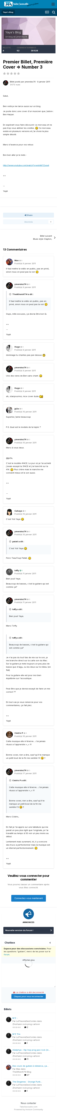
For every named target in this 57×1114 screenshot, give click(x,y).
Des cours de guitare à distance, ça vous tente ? (29, 1066)
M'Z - (15, 1018)
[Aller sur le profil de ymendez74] (5, 82)
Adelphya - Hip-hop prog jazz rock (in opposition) (30, 1050)
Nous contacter (28, 1103)
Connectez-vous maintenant (28, 898)
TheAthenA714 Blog (21, 1072)
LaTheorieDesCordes (26, 1021)
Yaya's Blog (13, 32)
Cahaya (18, 511)
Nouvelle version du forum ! (19, 930)
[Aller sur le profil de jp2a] (9, 410)
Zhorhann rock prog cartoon (26, 1024)
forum (6, 954)
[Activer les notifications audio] (50, 942)
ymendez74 (21, 36)
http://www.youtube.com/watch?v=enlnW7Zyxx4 (26, 165)
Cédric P (18, 733)
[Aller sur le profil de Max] (9, 262)
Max (16, 260)
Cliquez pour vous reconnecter (28, 996)
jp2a (16, 408)
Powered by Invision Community (28, 1109)
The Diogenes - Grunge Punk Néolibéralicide (26, 1081)
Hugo (17, 347)
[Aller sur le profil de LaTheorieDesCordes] (8, 1019)
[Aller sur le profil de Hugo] (9, 348)
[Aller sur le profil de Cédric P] (9, 734)
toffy (16, 570)
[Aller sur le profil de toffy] (9, 572)
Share (29, 215)
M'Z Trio (16, 1034)
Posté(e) (25, 263)
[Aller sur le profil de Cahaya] (9, 512)
